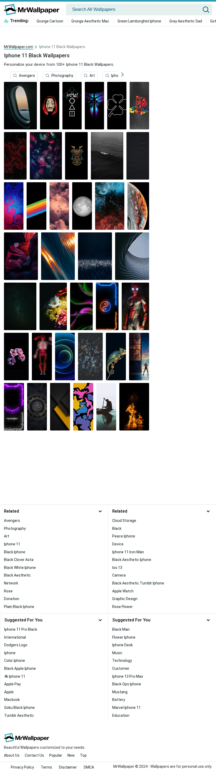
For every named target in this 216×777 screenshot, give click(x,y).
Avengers (27, 76)
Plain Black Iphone (19, 607)
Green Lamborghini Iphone (139, 21)
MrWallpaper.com (18, 47)
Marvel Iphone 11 (126, 707)
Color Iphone (14, 660)
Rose (8, 591)
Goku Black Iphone (19, 707)
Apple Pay (12, 684)
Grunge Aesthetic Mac (90, 21)
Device (118, 544)
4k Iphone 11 (14, 676)
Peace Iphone (123, 536)
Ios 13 (117, 567)
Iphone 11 (119, 76)
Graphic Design (125, 599)
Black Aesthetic (17, 575)
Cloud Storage (124, 520)
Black (116, 528)
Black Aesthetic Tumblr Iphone (138, 583)
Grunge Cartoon (50, 21)
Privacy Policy (22, 767)
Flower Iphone (123, 637)
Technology (122, 660)
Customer (120, 668)
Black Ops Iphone (126, 684)
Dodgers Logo (15, 645)
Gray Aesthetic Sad (185, 21)
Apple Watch (123, 591)
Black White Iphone (20, 567)
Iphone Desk (122, 645)
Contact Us (34, 755)
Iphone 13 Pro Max (127, 676)
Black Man (121, 629)
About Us (11, 755)
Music (117, 653)
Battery (118, 700)
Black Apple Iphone (20, 668)
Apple (9, 692)
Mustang (119, 692)
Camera (119, 575)
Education (120, 715)
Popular (55, 755)
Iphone (10, 653)
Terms (46, 767)
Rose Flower (122, 607)
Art (92, 76)
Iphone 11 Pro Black (20, 629)
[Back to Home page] (33, 9)
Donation (11, 599)
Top (83, 755)
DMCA (89, 767)
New (71, 755)
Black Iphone (14, 552)
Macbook (12, 700)
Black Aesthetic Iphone (131, 560)
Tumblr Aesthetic (19, 715)
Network (11, 583)
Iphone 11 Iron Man (128, 552)
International (15, 637)
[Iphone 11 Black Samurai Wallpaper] (76, 156)
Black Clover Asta (18, 560)
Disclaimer (68, 767)
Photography (62, 76)
